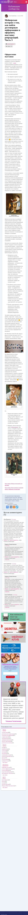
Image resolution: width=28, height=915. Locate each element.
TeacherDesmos (5, 779)
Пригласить (10, 676)
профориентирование (6, 739)
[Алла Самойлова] (6, 16)
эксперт (3, 782)
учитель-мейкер (8, 499)
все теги (5, 762)
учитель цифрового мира (7, 768)
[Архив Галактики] (13, 648)
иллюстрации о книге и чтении (12, 500)
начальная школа (5, 738)
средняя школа (5, 732)
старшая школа (5, 736)
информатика (5, 749)
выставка (14, 499)
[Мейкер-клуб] (13, 638)
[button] (26, 2)
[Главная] (7, 2)
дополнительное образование (13, 496)
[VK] (10, 506)
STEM (3, 747)
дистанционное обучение (7, 773)
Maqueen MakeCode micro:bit (8, 785)
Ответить (7, 559)
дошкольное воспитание (7, 742)
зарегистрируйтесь (14, 540)
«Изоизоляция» (14, 427)
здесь (14, 63)
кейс (18, 499)
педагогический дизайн (7, 771)
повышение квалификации (7, 735)
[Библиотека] (13, 627)
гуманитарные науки (6, 754)
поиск (21, 499)
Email (10, 670)
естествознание (5, 759)
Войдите (5, 540)
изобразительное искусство (11, 497)
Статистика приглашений (10, 678)
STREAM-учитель (6, 767)
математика (4, 753)
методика (20, 497)
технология (4, 750)
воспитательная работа (7, 756)
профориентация (5, 760)
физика (3, 757)
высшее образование (6, 741)
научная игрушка (5, 784)
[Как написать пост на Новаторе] (13, 617)
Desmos (3, 781)
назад (14, 519)
